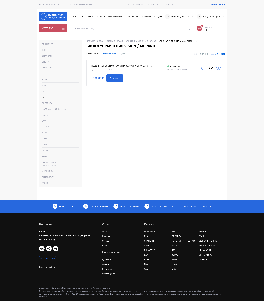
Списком (220, 53)
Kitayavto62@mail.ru (214, 16)
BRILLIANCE (47, 44)
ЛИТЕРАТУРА (48, 177)
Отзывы (146, 16)
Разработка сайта (101, 288)
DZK (44, 73)
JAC (44, 121)
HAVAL (45, 115)
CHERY (45, 62)
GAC (44, 91)
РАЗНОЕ (46, 183)
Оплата (100, 16)
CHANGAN (47, 56)
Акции (158, 16)
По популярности (108, 53)
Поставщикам (109, 273)
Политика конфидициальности (77, 288)
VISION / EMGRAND (114, 41)
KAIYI (44, 132)
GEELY (45, 97)
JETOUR (46, 127)
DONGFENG (47, 67)
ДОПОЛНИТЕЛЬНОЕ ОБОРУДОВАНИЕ (51, 163)
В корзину (114, 78)
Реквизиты (115, 16)
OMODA (45, 150)
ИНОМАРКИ (47, 171)
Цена (122, 53)
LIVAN (44, 144)
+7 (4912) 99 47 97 (180, 16)
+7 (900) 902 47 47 (129, 206)
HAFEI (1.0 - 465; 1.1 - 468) (54, 109)
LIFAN (44, 138)
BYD (44, 50)
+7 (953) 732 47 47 (99, 206)
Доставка (87, 16)
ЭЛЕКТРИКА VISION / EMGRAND (141, 41)
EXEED (45, 79)
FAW (44, 85)
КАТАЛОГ (47, 28)
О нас (74, 16)
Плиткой (203, 53)
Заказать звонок (218, 4)
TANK (44, 156)
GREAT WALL (48, 103)
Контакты (131, 16)
